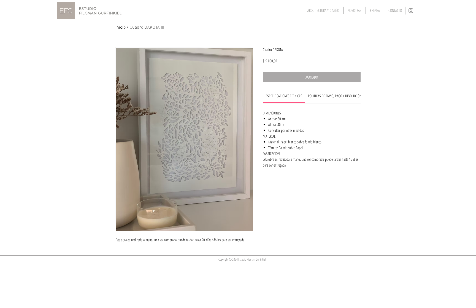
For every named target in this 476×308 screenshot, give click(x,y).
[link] (284, 95)
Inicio (120, 27)
